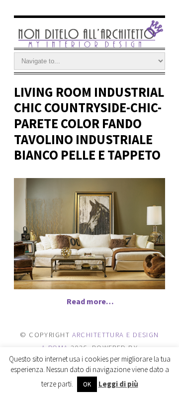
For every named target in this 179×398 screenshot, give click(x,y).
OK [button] (87, 384)
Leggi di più (118, 384)
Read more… (90, 301)
